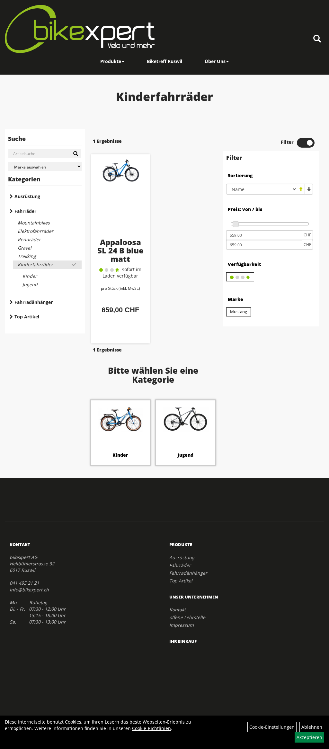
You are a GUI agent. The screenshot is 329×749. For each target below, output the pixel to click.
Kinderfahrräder (35, 264)
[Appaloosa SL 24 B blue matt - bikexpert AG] (120, 198)
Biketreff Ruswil (164, 61)
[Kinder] (121, 419)
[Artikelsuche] (317, 39)
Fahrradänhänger (33, 302)
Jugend (30, 284)
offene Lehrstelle (187, 617)
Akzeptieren (309, 737)
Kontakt (177, 610)
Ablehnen (311, 727)
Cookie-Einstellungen (272, 727)
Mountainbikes (34, 223)
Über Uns (215, 61)
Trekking (27, 256)
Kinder (29, 276)
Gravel (24, 248)
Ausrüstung (27, 196)
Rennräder (29, 239)
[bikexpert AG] (80, 29)
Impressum (181, 625)
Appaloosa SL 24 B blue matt (120, 250)
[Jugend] (186, 419)
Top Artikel (26, 317)
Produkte (110, 61)
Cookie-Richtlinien (151, 728)
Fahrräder (25, 211)
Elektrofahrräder (35, 231)
